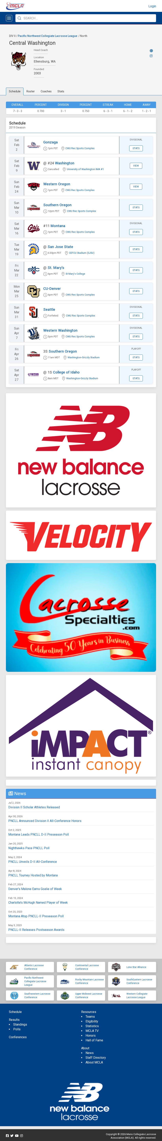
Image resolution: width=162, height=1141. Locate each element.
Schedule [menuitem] (15, 1012)
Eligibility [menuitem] (92, 1021)
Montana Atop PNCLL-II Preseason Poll (36, 916)
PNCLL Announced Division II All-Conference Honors (44, 821)
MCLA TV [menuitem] (92, 1031)
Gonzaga (50, 142)
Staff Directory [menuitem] (96, 1058)
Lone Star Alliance (136, 967)
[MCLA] (16, 6)
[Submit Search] (19, 18)
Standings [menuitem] (20, 1024)
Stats (60, 91)
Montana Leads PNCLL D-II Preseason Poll (38, 834)
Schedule (15, 91)
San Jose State (60, 247)
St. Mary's (56, 268)
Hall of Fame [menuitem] (94, 1040)
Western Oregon (56, 184)
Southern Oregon (57, 205)
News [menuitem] (90, 1053)
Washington (64, 163)
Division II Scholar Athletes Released (34, 807)
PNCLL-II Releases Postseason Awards (36, 930)
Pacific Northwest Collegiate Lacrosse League (47, 35)
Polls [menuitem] (17, 1029)
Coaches (46, 91)
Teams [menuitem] (90, 1016)
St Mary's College (75, 273)
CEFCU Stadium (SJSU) (81, 252)
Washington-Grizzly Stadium (84, 357)
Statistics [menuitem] (92, 1026)
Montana (58, 226)
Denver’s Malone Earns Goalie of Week (35, 889)
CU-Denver (52, 288)
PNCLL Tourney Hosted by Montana (33, 875)
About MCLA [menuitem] (94, 1062)
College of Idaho (66, 372)
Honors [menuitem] (91, 1035)
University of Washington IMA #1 (85, 169)
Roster (30, 91)
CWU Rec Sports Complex (79, 148)
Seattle (49, 309)
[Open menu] (9, 18)
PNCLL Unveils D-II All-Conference (32, 862)
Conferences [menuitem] (18, 1037)
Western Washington (60, 330)
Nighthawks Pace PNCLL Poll (28, 848)
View (136, 165)
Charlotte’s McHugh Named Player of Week (38, 902)
